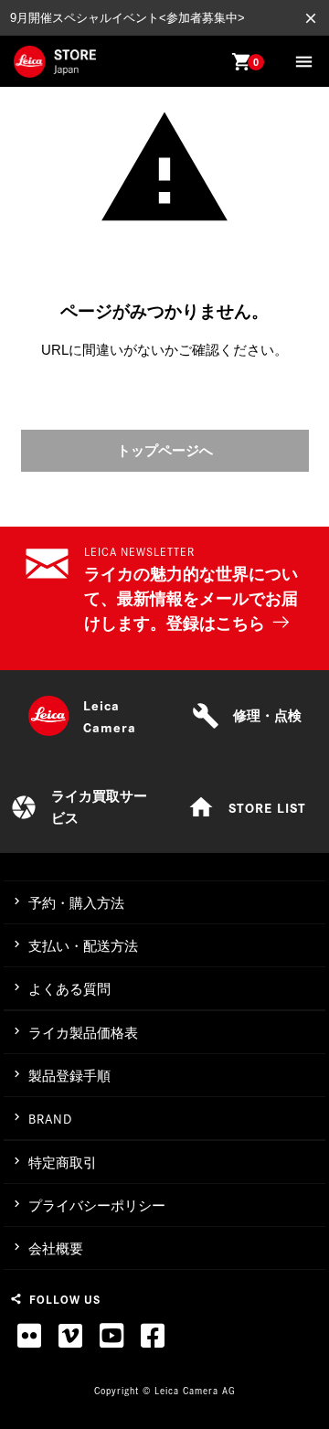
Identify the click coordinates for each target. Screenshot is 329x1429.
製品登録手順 (69, 1075)
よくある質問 (69, 989)
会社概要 (55, 1248)
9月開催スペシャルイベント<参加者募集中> (127, 18)
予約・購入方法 (76, 903)
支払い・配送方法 (83, 946)
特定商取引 (62, 1162)
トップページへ (165, 450)
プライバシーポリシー (96, 1205)
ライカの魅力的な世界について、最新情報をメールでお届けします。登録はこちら (191, 599)
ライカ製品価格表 (83, 1032)
